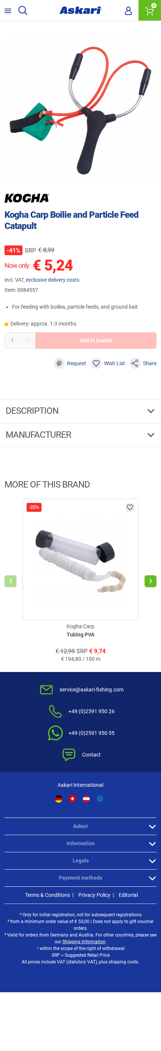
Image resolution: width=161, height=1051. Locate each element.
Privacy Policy (94, 895)
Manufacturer (39, 435)
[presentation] (10, 581)
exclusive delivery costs (52, 280)
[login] (128, 10)
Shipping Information (84, 941)
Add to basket (96, 340)
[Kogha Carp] (26, 198)
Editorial (128, 895)
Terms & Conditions (47, 895)
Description (33, 411)
